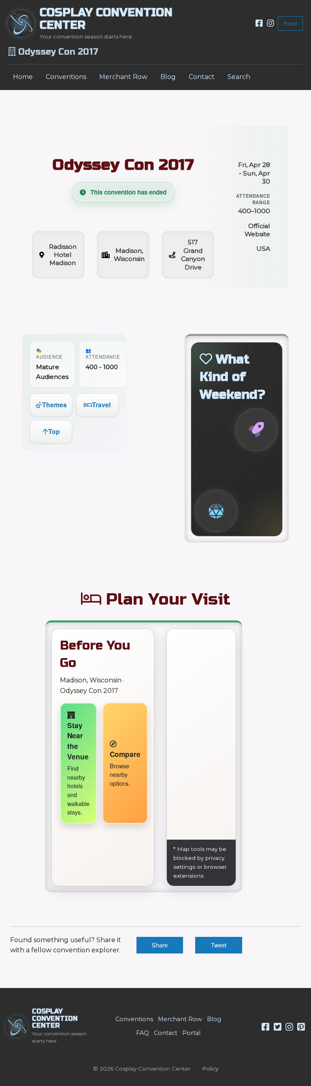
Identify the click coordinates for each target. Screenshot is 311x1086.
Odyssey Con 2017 (123, 164)
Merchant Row (123, 77)
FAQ (142, 1033)
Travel (101, 404)
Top (54, 431)
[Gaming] (216, 511)
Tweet (218, 945)
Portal (290, 23)
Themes (54, 404)
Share (160, 945)
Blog (168, 77)
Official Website (257, 230)
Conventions (66, 77)
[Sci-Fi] (256, 430)
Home (23, 77)
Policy (210, 1068)
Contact (202, 77)
